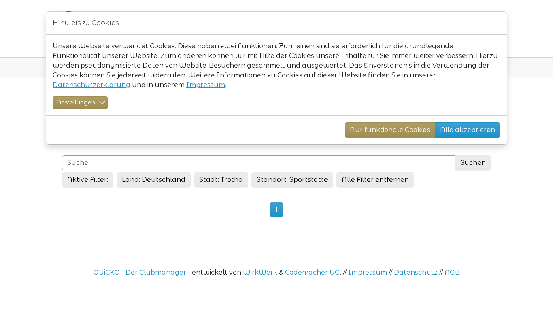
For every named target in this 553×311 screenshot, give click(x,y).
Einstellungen (75, 102)
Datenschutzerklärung (91, 85)
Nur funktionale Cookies (390, 130)
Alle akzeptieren (467, 130)
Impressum (205, 85)
